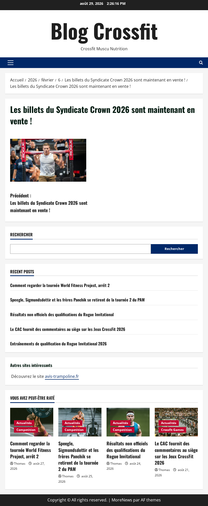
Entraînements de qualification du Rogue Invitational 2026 (58, 344)
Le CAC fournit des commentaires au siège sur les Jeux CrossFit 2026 (67, 329)
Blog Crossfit (104, 30)
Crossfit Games (172, 430)
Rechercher (21, 235)
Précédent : (48, 202)
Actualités (24, 423)
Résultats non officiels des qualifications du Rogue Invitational (62, 314)
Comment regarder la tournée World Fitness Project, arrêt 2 (60, 285)
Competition (26, 430)
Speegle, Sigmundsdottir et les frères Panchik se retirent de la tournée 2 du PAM (77, 300)
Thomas (19, 463)
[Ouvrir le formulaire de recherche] (201, 63)
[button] (10, 62)
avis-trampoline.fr (62, 376)
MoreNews (122, 500)
